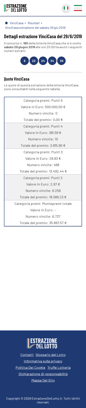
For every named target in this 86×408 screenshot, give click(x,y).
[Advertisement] (43, 275)
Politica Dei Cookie (30, 367)
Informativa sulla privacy (43, 361)
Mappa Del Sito (43, 380)
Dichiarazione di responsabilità (43, 374)
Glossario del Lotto (51, 354)
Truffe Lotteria (59, 367)
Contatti (27, 354)
